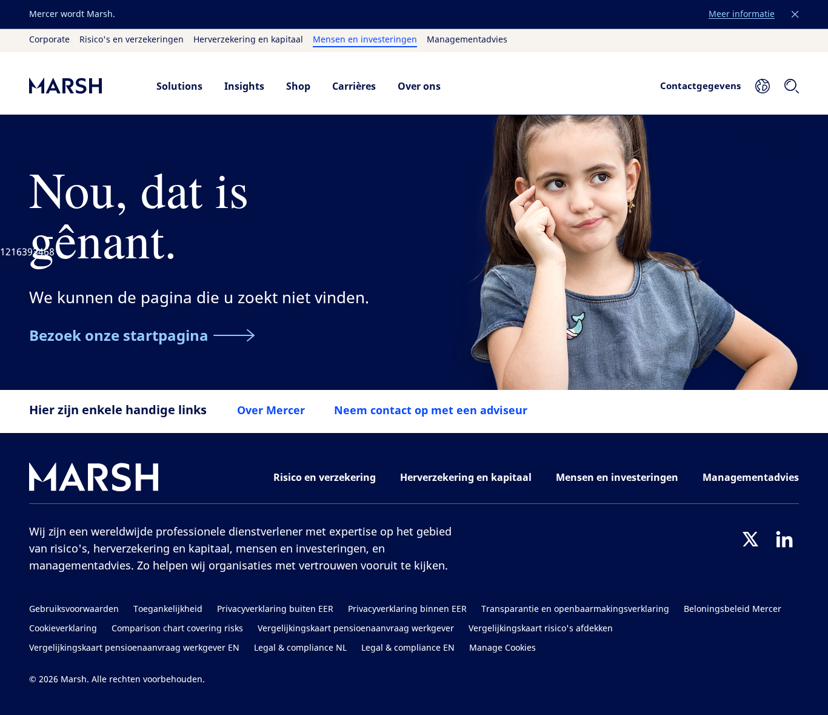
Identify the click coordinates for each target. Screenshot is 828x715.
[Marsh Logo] (94, 479)
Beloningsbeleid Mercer (732, 609)
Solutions (179, 86)
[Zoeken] (791, 86)
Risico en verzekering (324, 477)
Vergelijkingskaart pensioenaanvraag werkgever (356, 628)
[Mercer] (80, 86)
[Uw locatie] (762, 86)
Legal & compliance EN (408, 648)
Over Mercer (271, 409)
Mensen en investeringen (365, 40)
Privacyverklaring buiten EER (275, 609)
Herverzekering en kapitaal (248, 40)
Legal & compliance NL (300, 648)
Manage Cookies (502, 648)
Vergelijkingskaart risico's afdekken (541, 628)
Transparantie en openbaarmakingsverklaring (575, 609)
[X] (750, 539)
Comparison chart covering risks (177, 628)
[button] (795, 14)
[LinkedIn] (784, 539)
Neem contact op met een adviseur (430, 409)
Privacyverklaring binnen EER (407, 609)
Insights (244, 86)
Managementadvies (467, 40)
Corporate (49, 40)
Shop (298, 86)
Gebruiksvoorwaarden (74, 609)
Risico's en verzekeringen (131, 40)
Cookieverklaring (63, 628)
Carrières (354, 86)
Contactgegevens (700, 85)
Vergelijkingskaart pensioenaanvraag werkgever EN (134, 648)
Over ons (419, 86)
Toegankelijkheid (167, 609)
